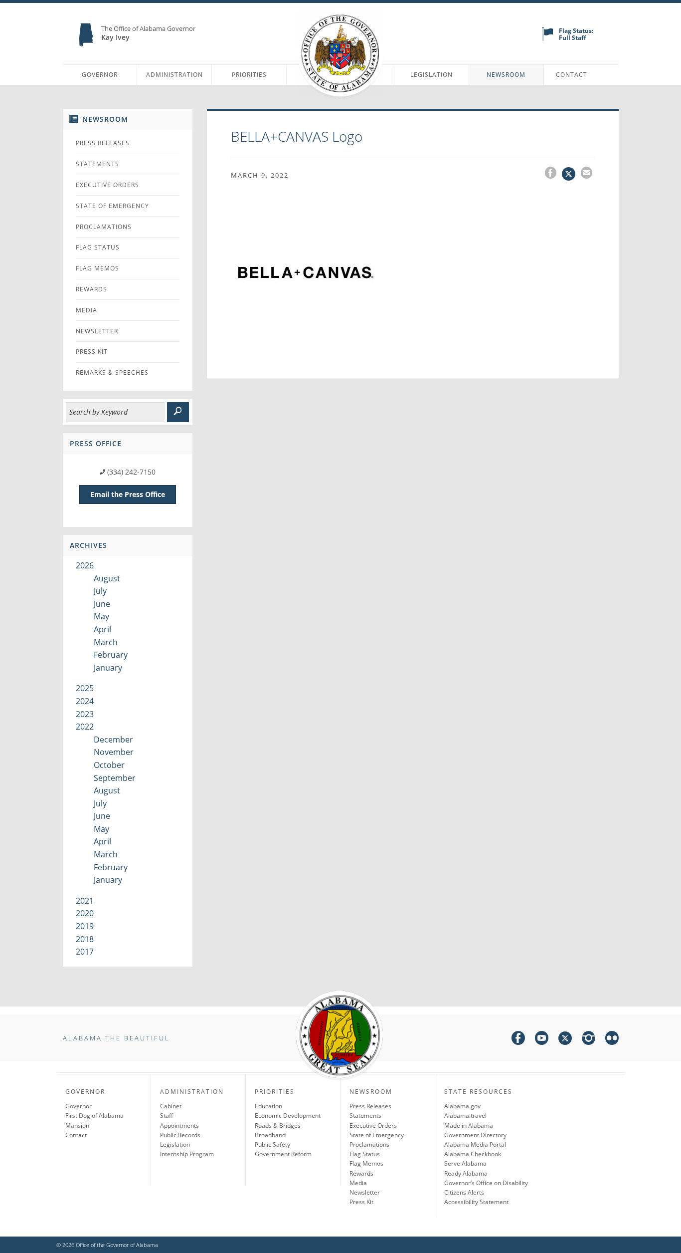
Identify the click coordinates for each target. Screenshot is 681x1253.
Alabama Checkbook (472, 1154)
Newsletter (97, 331)
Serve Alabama (465, 1163)
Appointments (179, 1125)
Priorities (249, 74)
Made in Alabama (468, 1125)
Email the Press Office (127, 494)
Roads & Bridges (278, 1125)
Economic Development (288, 1115)
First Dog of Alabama (94, 1115)
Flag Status (98, 247)
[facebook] (518, 1039)
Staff (166, 1115)
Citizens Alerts (464, 1192)
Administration (174, 74)
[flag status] (547, 38)
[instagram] (588, 1039)
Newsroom (506, 74)
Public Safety (272, 1144)
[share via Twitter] (571, 174)
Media (86, 310)
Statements (97, 164)
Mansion (77, 1125)
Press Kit (92, 351)
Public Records (180, 1135)
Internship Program (187, 1154)
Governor (100, 74)
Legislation (431, 74)
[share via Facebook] (553, 174)
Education (268, 1106)
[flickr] (612, 1039)
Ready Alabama (466, 1173)
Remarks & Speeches (112, 372)
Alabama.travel (465, 1115)
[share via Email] (588, 174)
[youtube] (541, 1039)
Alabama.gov (462, 1106)
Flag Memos (97, 268)
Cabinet (170, 1106)
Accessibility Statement (476, 1202)
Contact (571, 74)
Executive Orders (107, 185)
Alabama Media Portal (475, 1144)
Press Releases (103, 143)
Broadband (270, 1135)
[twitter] (565, 1039)
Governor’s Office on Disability (486, 1183)
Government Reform (283, 1154)
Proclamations (104, 227)
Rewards (91, 289)
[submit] (178, 412)
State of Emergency (112, 206)
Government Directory (475, 1135)
